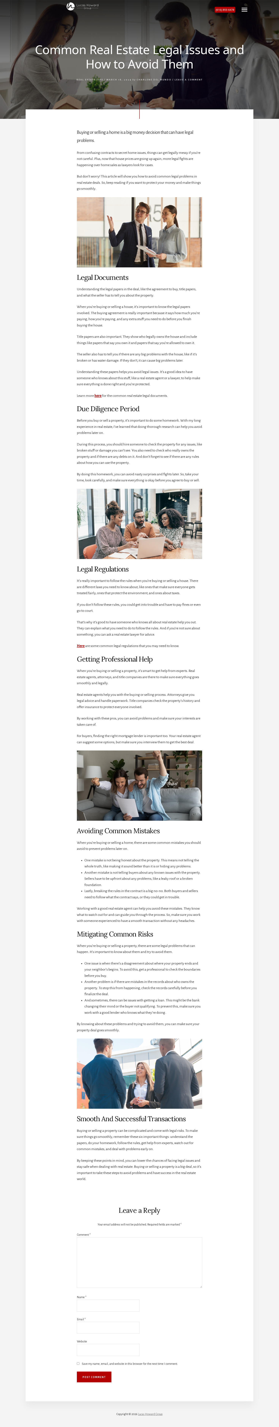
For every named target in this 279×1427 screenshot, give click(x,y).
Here (81, 646)
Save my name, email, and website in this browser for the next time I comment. (130, 1363)
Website (82, 1341)
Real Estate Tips (89, 80)
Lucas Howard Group (150, 1414)
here (98, 396)
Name (81, 1297)
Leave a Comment (189, 80)
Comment (84, 1234)
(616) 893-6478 (225, 10)
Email (81, 1319)
